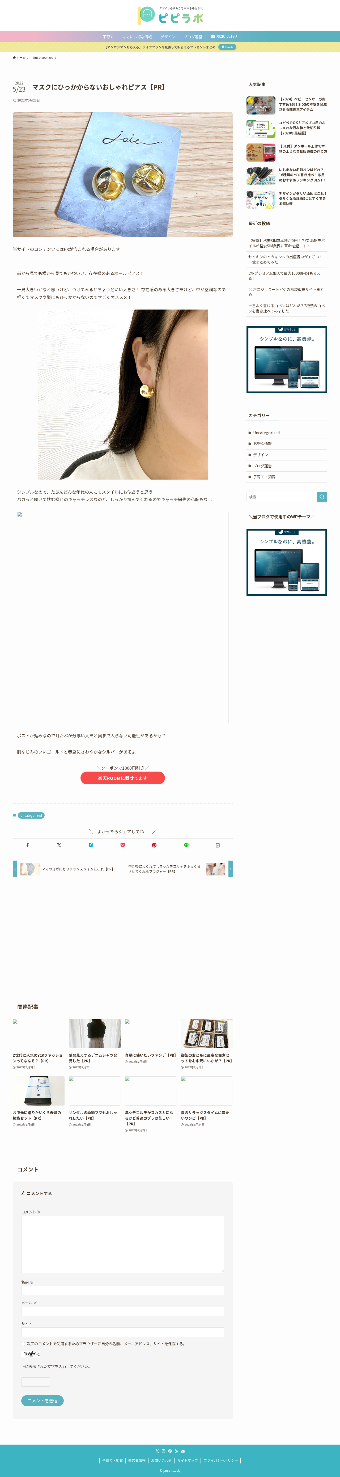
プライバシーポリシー (220, 1460)
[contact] (182, 1451)
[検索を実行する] (322, 497)
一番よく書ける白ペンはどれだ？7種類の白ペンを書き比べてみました (286, 308)
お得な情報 (262, 443)
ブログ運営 (262, 465)
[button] (27, 845)
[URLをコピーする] (218, 845)
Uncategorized (31, 815)
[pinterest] (170, 1451)
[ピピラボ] (170, 15)
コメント (31, 1211)
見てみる (227, 47)
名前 (27, 1282)
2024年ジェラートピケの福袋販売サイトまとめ (286, 292)
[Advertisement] (123, 940)
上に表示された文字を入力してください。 (56, 1366)
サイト (26, 1323)
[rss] (176, 1451)
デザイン (260, 454)
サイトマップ (187, 1460)
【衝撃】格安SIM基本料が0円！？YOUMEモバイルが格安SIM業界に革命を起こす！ (286, 243)
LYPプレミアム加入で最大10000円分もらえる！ (284, 275)
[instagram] (163, 1451)
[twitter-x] (157, 1451)
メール (29, 1302)
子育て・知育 (264, 476)
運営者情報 (137, 1460)
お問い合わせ (161, 1460)
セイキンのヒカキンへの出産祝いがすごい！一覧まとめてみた (285, 259)
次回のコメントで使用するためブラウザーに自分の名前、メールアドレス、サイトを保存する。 (107, 1343)
